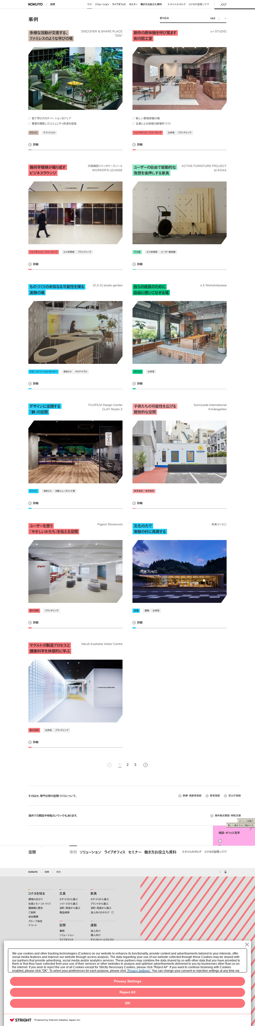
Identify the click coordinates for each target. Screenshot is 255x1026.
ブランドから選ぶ (99, 904)
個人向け (95, 935)
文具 (62, 893)
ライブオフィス (119, 4)
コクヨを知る (36, 893)
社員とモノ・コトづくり (39, 904)
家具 (93, 893)
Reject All (127, 992)
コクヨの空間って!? (199, 4)
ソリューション (102, 4)
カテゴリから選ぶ (69, 899)
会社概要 (33, 917)
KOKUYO (33, 871)
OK (127, 1003)
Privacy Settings (127, 981)
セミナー (133, 4)
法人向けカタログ (100, 912)
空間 (52, 4)
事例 (89, 4)
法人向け (95, 931)
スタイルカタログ (177, 4)
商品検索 (64, 912)
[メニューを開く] (223, 4)
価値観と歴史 (35, 908)
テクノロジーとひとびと (102, 940)
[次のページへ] (145, 765)
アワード (32, 925)
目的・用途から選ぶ (70, 908)
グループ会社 (35, 921)
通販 (93, 925)
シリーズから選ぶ (69, 904)
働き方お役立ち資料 (151, 4)
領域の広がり (35, 899)
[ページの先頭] (225, 872)
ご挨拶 (32, 912)
